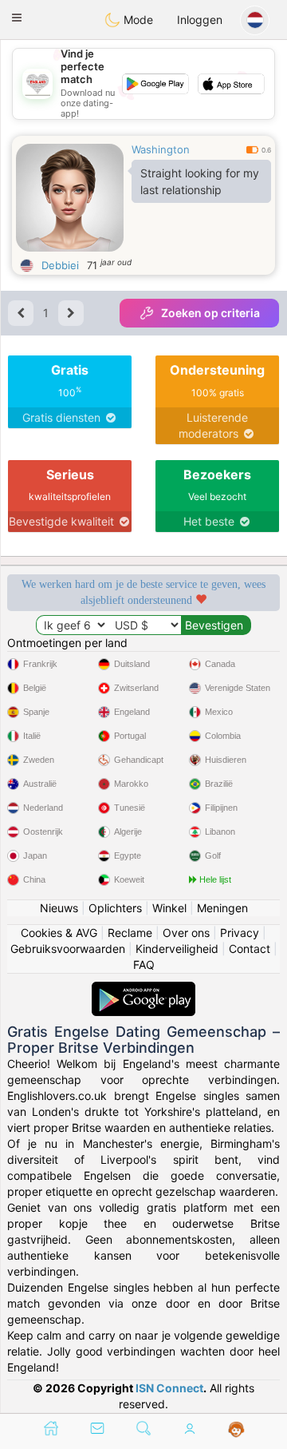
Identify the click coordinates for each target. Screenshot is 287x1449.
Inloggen (199, 19)
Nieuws (59, 908)
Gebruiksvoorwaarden (67, 948)
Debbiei (60, 265)
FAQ (144, 964)
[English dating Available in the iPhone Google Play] (143, 989)
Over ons (186, 932)
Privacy (239, 932)
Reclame (130, 932)
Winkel (169, 908)
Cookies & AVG (59, 932)
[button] (16, 17)
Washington (161, 149)
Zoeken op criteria (210, 313)
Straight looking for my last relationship (199, 181)
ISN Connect (169, 1388)
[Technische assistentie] (236, 1430)
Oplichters (115, 908)
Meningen (222, 908)
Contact (249, 948)
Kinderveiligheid (177, 948)
